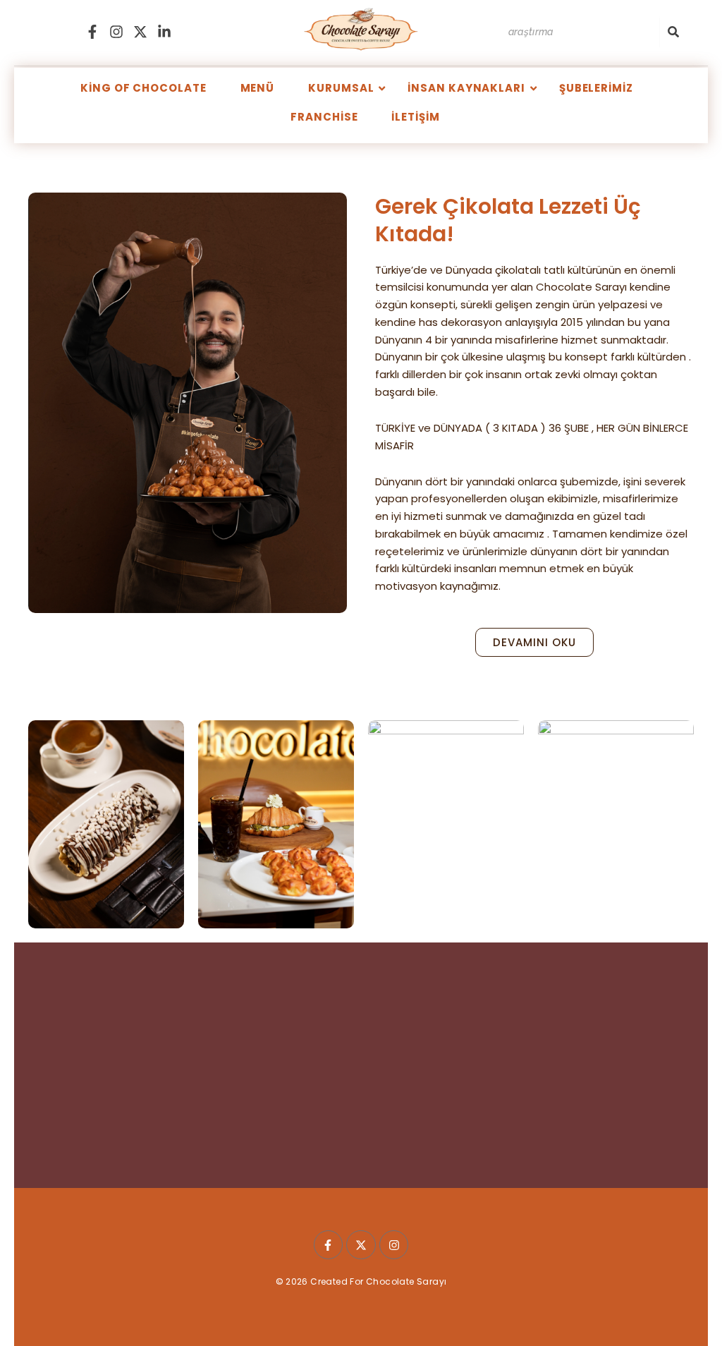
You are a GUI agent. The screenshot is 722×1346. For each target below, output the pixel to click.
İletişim (415, 116)
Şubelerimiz (596, 87)
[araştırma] (673, 31)
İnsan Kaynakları (466, 87)
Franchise (323, 116)
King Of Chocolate (143, 87)
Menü (257, 87)
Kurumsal (341, 87)
